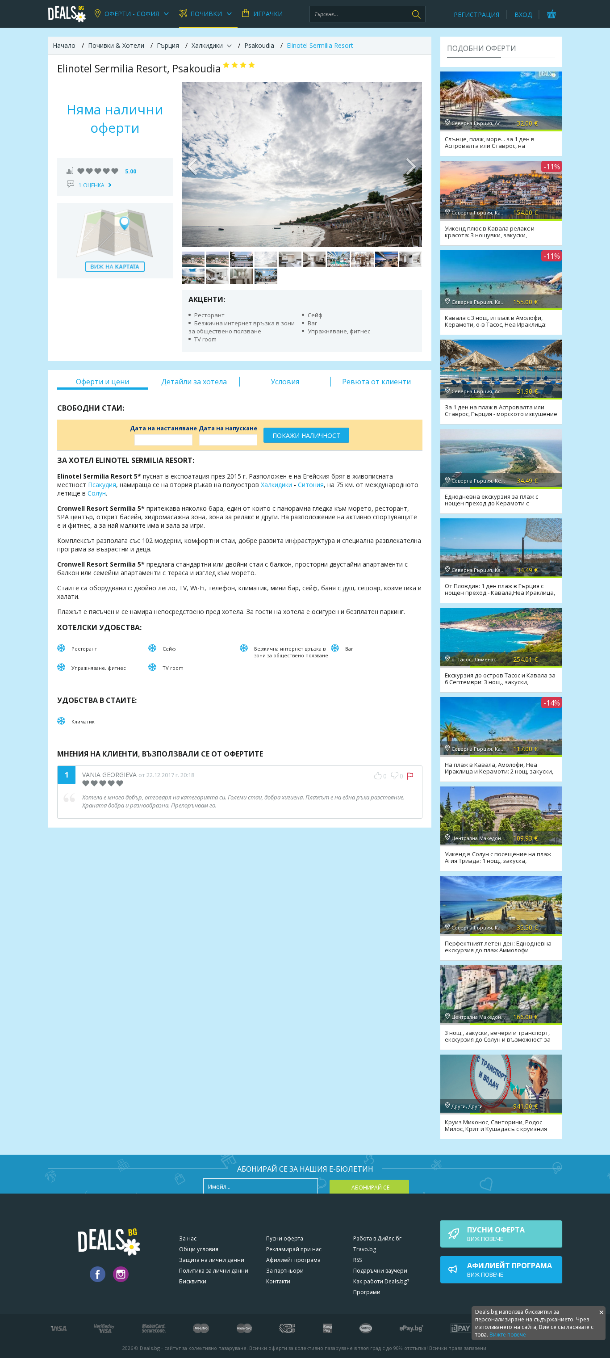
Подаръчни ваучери (380, 1270)
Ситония (311, 484)
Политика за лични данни (213, 1270)
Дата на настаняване (163, 428)
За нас (187, 1238)
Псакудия (102, 484)
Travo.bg (364, 1249)
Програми (366, 1292)
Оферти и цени (102, 382)
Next (411, 164)
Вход (523, 14)
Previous (193, 164)
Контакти (278, 1281)
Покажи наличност (306, 435)
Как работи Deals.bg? (381, 1281)
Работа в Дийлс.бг (377, 1238)
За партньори (285, 1270)
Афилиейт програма (293, 1260)
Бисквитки (192, 1281)
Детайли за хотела (194, 382)
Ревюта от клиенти (376, 382)
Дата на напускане (228, 428)
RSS (357, 1260)
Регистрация (476, 14)
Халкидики (276, 484)
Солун (97, 493)
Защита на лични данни (211, 1260)
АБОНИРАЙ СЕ (370, 1187)
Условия (285, 382)
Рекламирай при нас (294, 1249)
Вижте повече (507, 1334)
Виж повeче (496, 1234)
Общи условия (198, 1249)
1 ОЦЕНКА (91, 185)
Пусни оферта (284, 1238)
